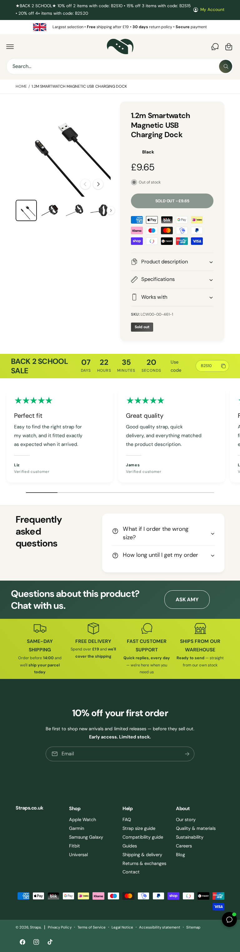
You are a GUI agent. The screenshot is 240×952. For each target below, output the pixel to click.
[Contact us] (215, 47)
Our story (186, 819)
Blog (180, 854)
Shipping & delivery (142, 854)
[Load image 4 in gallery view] (75, 210)
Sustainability (189, 837)
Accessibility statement (159, 927)
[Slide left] (85, 184)
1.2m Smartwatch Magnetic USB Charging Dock (79, 86)
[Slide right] (98, 184)
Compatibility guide (142, 837)
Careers (184, 846)
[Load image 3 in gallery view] (50, 210)
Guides (129, 846)
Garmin (76, 828)
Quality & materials (196, 828)
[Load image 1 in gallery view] (26, 210)
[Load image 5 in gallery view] (99, 210)
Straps (35, 927)
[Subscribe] (187, 754)
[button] (10, 47)
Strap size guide (138, 828)
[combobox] (120, 66)
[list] (120, 27)
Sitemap (193, 927)
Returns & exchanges (144, 863)
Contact (131, 872)
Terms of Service (92, 927)
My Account (212, 9)
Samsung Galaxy (86, 837)
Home (21, 86)
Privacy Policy (59, 927)
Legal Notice (122, 927)
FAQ (126, 819)
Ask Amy (187, 599)
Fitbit (74, 846)
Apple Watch (82, 819)
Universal (78, 854)
